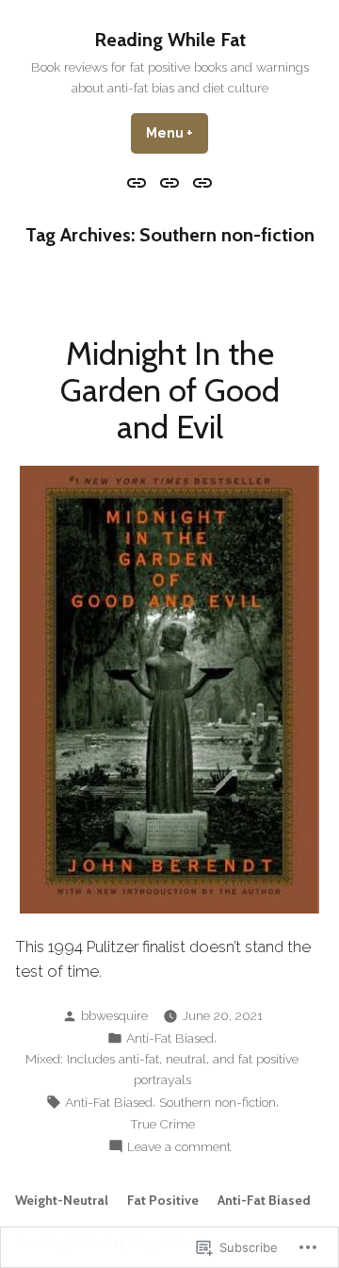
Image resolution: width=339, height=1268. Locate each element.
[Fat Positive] (169, 181)
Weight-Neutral (61, 1200)
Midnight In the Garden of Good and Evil (170, 390)
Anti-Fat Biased (170, 1038)
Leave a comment (179, 1147)
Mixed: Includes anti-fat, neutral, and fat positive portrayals (162, 1069)
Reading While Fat (170, 39)
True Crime (162, 1123)
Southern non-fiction (217, 1102)
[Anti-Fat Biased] (199, 181)
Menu (177, 132)
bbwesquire (114, 1015)
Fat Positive (163, 1200)
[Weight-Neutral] (139, 181)
